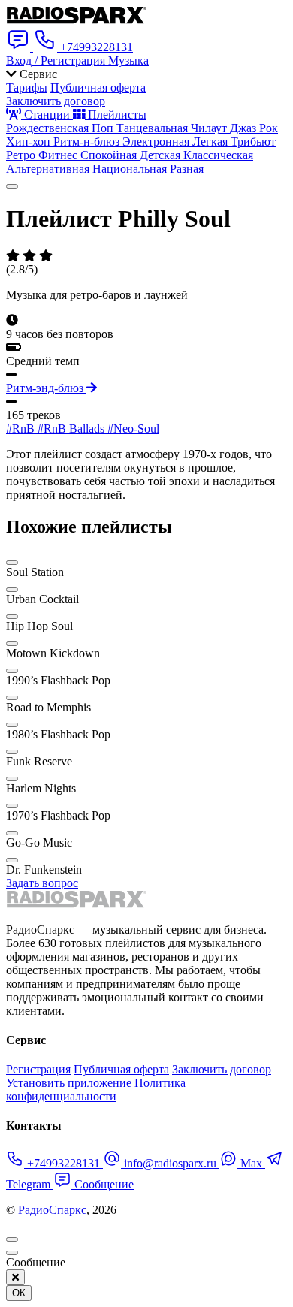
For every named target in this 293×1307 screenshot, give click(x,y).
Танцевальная (153, 128)
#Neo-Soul (133, 428)
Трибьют (253, 141)
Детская (161, 155)
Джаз (244, 128)
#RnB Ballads (72, 428)
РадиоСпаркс (52, 1209)
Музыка (128, 60)
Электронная (157, 141)
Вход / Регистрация (57, 60)
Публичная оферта (98, 87)
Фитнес (59, 155)
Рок (268, 128)
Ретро (22, 155)
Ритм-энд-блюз (46, 388)
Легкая (211, 141)
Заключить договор (55, 101)
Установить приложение (68, 1082)
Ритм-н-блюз (87, 141)
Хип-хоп (29, 141)
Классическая (218, 155)
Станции (47, 114)
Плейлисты (115, 114)
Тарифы (26, 87)
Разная (187, 168)
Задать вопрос (42, 883)
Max (251, 1163)
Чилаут (210, 128)
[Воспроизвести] (12, 186)
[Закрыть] (15, 1277)
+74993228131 (63, 1163)
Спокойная (110, 155)
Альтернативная (49, 168)
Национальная (131, 168)
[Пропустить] (12, 1253)
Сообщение (102, 1184)
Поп (104, 128)
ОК (19, 1293)
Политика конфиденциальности (96, 1089)
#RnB (22, 428)
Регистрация (38, 1069)
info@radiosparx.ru (170, 1163)
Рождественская (49, 128)
